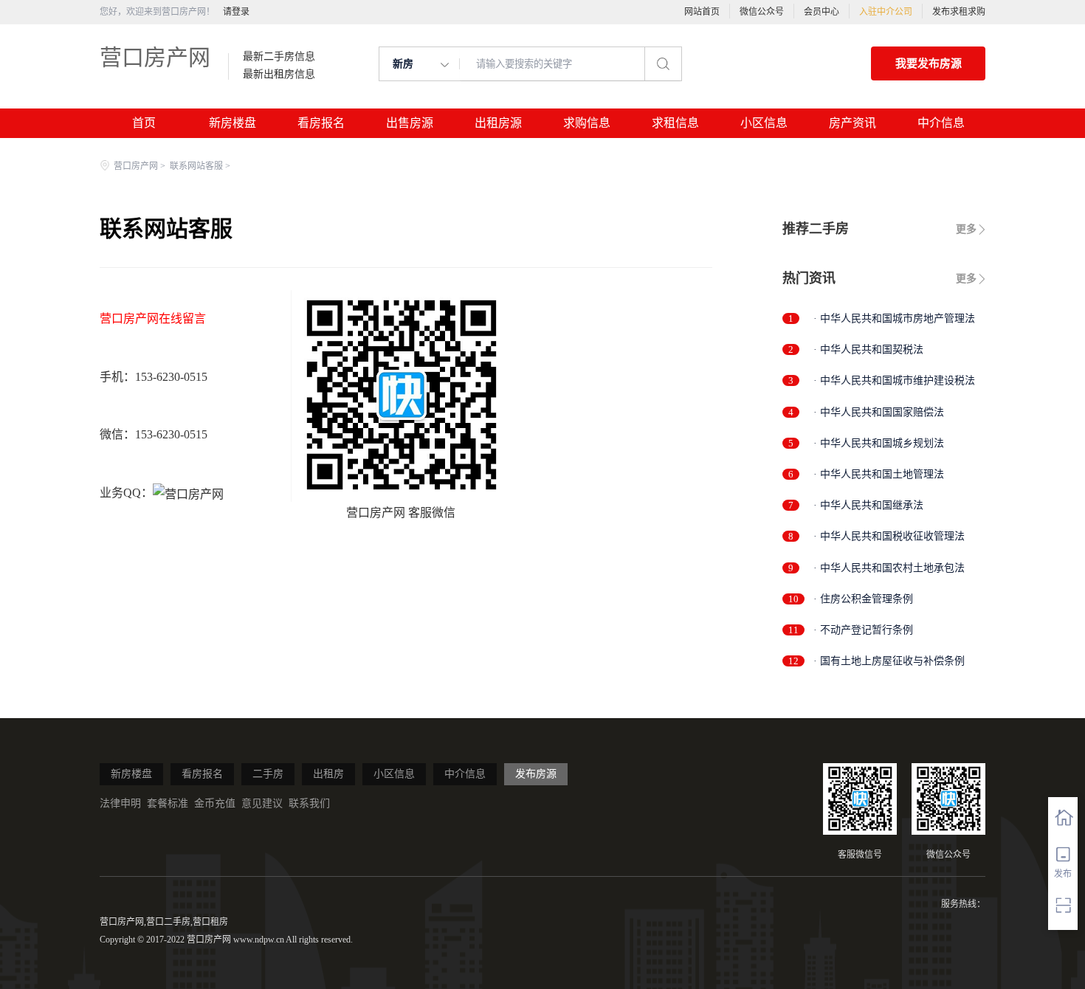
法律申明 (120, 803)
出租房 (328, 773)
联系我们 (309, 803)
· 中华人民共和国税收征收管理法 (889, 536)
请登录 (236, 12)
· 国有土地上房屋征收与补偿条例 (889, 660)
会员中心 (821, 12)
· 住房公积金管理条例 (863, 598)
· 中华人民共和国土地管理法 (878, 474)
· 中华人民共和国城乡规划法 (878, 443)
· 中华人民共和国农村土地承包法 (889, 567)
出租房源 (498, 123)
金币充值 (214, 803)
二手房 (267, 773)
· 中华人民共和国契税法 (868, 349)
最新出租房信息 (279, 74)
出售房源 (409, 123)
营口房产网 (155, 57)
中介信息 (941, 123)
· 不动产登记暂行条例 (863, 629)
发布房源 (536, 773)
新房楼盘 (232, 123)
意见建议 (262, 803)
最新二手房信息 (279, 57)
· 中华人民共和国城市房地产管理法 (894, 318)
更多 (966, 229)
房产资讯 (852, 123)
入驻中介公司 (885, 12)
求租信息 (675, 123)
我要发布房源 (928, 63)
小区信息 (764, 123)
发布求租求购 (958, 12)
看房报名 (321, 123)
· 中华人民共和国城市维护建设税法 (894, 380)
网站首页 (702, 12)
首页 (144, 123)
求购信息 (586, 123)
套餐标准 (167, 803)
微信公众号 (762, 12)
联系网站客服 (196, 166)
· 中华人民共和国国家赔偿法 (878, 412)
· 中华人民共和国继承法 (868, 505)
